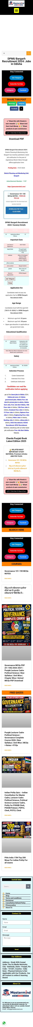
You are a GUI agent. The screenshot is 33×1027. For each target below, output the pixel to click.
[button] (16, 10)
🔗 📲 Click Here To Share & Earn (16, 133)
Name (4, 919)
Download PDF (16, 139)
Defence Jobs (8, 428)
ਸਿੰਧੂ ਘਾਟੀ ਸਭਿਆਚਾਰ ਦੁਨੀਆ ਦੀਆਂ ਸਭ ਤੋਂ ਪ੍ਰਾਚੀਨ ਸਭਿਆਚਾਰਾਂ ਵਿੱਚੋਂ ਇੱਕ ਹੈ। (15, 590)
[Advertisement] (16, 32)
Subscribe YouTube (16, 84)
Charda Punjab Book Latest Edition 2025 (16, 439)
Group (10, 283)
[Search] (28, 886)
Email (4, 927)
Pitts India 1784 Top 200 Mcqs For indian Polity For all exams (16, 860)
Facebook (23, 90)
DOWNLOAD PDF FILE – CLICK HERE (16, 210)
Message (5, 935)
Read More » (8, 578)
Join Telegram (16, 78)
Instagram (10, 90)
